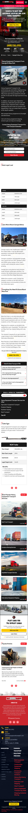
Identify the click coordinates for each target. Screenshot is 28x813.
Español (3, 779)
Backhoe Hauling (6, 409)
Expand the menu (26, 3)
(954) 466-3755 (14, 630)
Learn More (14, 634)
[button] (14, 367)
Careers (3, 776)
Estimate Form (5, 764)
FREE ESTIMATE (14, 804)
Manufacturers (5, 769)
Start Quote (14, 155)
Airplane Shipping (6, 407)
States (9, 55)
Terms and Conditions (16, 810)
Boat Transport (5, 412)
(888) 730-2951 (19, 2)
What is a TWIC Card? (6, 772)
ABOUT (3, 755)
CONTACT (3, 762)
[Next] (16, 488)
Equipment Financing (15, 718)
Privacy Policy (6, 810)
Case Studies (4, 767)
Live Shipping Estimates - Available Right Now (14, 6)
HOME (2, 752)
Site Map (4, 811)
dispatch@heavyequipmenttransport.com (14, 734)
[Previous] (12, 488)
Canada (3, 774)
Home (4, 55)
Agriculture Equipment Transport (10, 404)
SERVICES (3, 759)
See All (23, 495)
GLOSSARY (3, 757)
